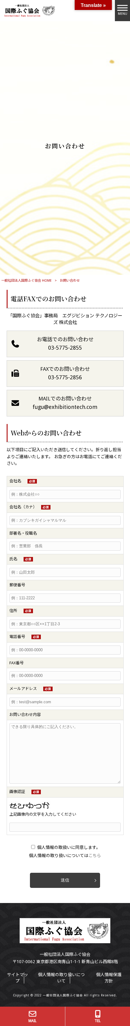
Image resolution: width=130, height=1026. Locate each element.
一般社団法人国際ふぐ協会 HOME (26, 281)
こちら (94, 855)
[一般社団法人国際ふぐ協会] (29, 10)
